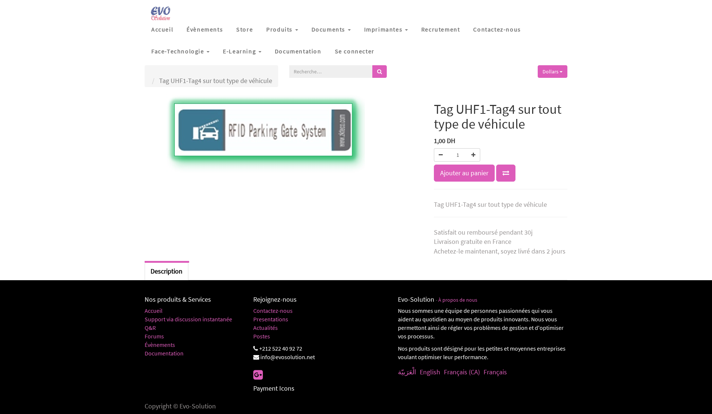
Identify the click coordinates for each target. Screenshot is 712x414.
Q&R (150, 327)
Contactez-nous (273, 310)
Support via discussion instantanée (188, 319)
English (430, 372)
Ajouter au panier (464, 173)
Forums (154, 336)
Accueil (153, 310)
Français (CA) (462, 372)
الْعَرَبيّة (407, 372)
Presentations (270, 319)
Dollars (551, 71)
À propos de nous (457, 300)
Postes (261, 336)
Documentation (164, 353)
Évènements (160, 344)
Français (495, 372)
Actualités (265, 327)
